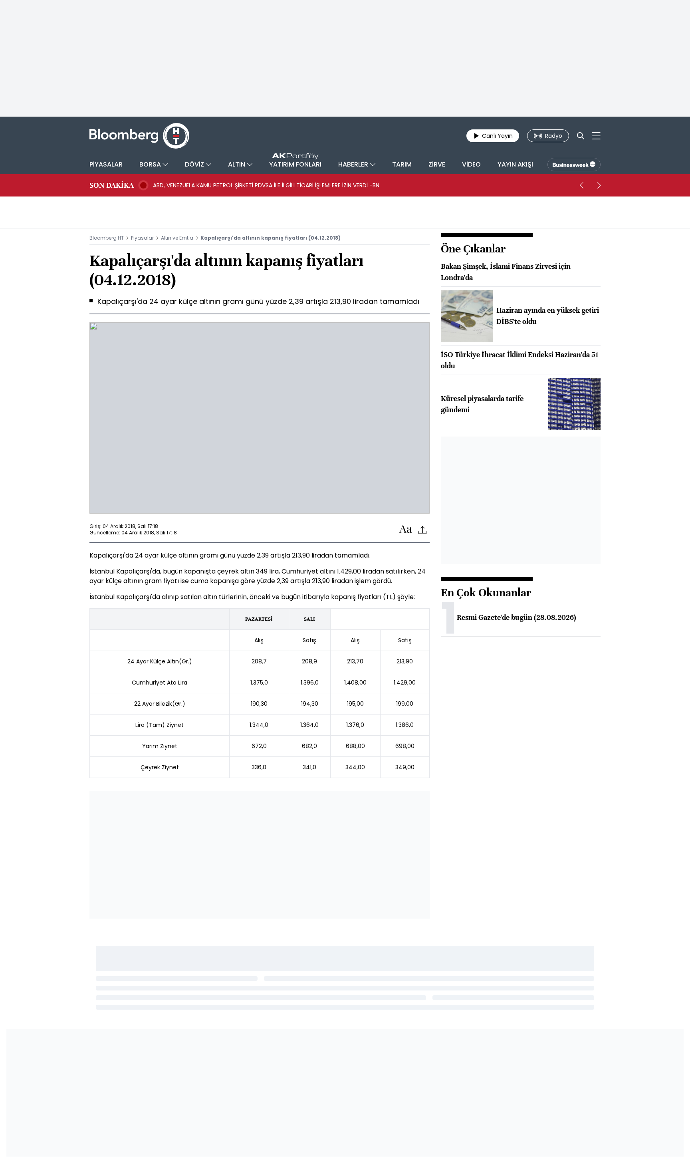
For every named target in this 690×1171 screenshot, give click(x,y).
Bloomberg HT (106, 237)
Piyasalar (142, 237)
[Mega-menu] (596, 135)
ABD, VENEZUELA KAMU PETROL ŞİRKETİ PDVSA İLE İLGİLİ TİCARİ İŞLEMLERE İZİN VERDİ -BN (266, 185)
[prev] (581, 185)
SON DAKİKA (111, 185)
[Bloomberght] (139, 136)
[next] (599, 185)
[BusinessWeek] (574, 164)
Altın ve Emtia (177, 237)
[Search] (580, 135)
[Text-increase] (405, 529)
